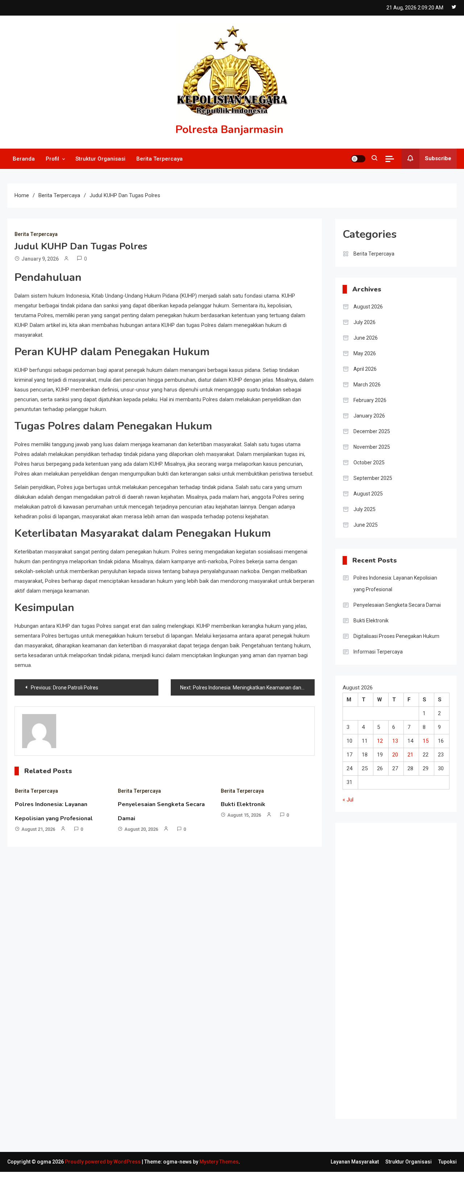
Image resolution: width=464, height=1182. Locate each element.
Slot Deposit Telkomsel (370, 942)
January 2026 (369, 416)
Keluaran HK (357, 1103)
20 (395, 754)
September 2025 (372, 478)
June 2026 (365, 338)
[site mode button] (358, 158)
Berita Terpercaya (159, 158)
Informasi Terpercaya (378, 652)
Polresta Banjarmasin (229, 129)
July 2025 (364, 509)
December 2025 (371, 431)
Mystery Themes (219, 1162)
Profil (52, 158)
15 (425, 741)
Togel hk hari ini (361, 915)
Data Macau (357, 982)
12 (380, 741)
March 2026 (367, 384)
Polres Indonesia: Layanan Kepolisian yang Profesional (395, 583)
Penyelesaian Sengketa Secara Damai (397, 605)
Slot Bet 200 (357, 1062)
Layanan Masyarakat (355, 1162)
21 (410, 754)
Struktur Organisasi (100, 158)
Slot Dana (354, 1089)
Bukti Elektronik (243, 804)
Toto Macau (357, 969)
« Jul (348, 799)
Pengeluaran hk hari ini (369, 928)
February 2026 (369, 400)
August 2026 (368, 307)
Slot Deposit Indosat (367, 995)
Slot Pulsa (354, 1009)
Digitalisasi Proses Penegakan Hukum (396, 636)
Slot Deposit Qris (362, 1049)
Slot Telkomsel (360, 1076)
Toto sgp (353, 875)
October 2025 (369, 462)
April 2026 (365, 369)
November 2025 (371, 447)
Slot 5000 (354, 888)
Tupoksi (447, 1162)
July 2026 (364, 322)
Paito (349, 955)
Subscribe (438, 158)
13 (395, 741)
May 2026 (364, 353)
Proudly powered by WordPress (103, 1162)
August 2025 (368, 494)
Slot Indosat (357, 848)
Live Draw (354, 834)
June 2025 (365, 525)
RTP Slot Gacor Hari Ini (370, 861)
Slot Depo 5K (358, 1036)
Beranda (24, 158)
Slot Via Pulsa (359, 902)
